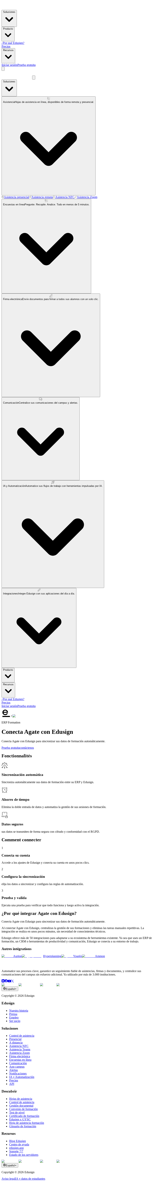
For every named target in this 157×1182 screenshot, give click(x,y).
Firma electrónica (19, 1056)
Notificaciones (18, 1073)
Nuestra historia (18, 1010)
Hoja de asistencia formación (26, 1122)
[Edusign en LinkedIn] (3, 981)
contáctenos (27, 747)
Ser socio (14, 1021)
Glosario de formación (22, 1126)
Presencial (15, 1039)
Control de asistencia (21, 1035)
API (11, 1083)
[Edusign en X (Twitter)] (12, 981)
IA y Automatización (21, 1077)
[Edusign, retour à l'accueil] (17, 964)
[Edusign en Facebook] (6, 981)
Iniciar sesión (9, 65)
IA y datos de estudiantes (30, 1178)
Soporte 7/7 (16, 1151)
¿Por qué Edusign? (13, 43)
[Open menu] (3, 69)
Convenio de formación (23, 1109)
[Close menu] (33, 78)
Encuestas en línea (20, 1059)
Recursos (8, 50)
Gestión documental (21, 1105)
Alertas (13, 1070)
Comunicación (18, 1063)
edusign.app (16, 1147)
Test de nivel (17, 1112)
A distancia (16, 1042)
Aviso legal (8, 1178)
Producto (8, 28)
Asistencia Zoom (19, 1052)
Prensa (13, 1014)
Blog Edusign (17, 1141)
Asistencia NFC (19, 1046)
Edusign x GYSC (20, 1119)
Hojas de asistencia (20, 1098)
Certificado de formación (24, 1116)
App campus (17, 1066)
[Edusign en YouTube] (9, 981)
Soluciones (9, 12)
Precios (6, 46)
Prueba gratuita (26, 65)
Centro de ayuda (19, 1144)
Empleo (14, 1017)
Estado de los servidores (23, 1154)
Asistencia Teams (19, 1049)
